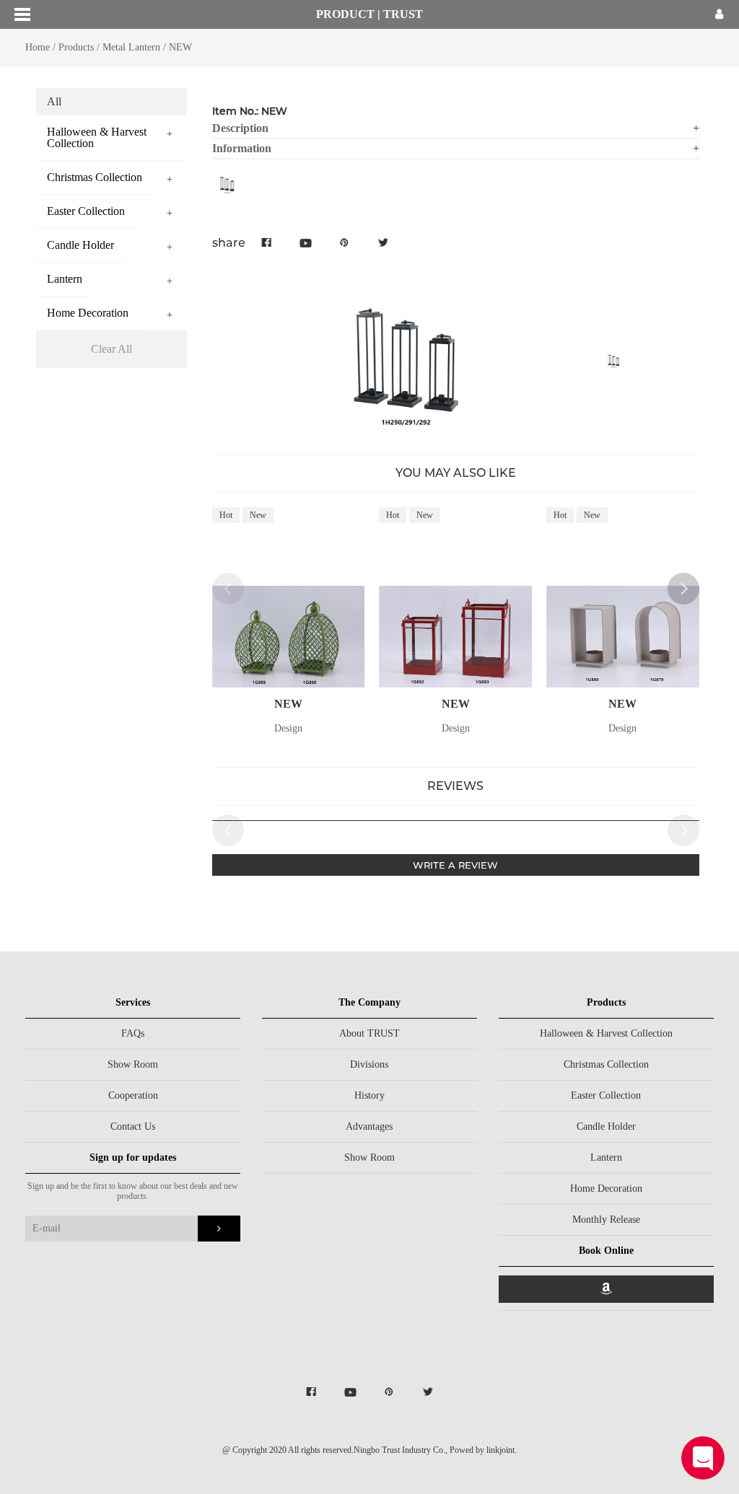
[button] (683, 589)
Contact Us (132, 1126)
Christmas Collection (606, 1064)
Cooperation (133, 1095)
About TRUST (369, 1033)
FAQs (132, 1033)
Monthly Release (606, 1219)
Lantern (606, 1157)
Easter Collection (606, 1095)
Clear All (111, 349)
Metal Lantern (131, 47)
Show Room (133, 1064)
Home (37, 47)
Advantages (369, 1126)
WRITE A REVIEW (455, 865)
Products (76, 47)
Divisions (369, 1064)
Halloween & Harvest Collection (606, 1033)
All (54, 101)
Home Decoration (606, 1188)
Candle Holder (606, 1126)
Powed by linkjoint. (483, 1450)
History (369, 1095)
